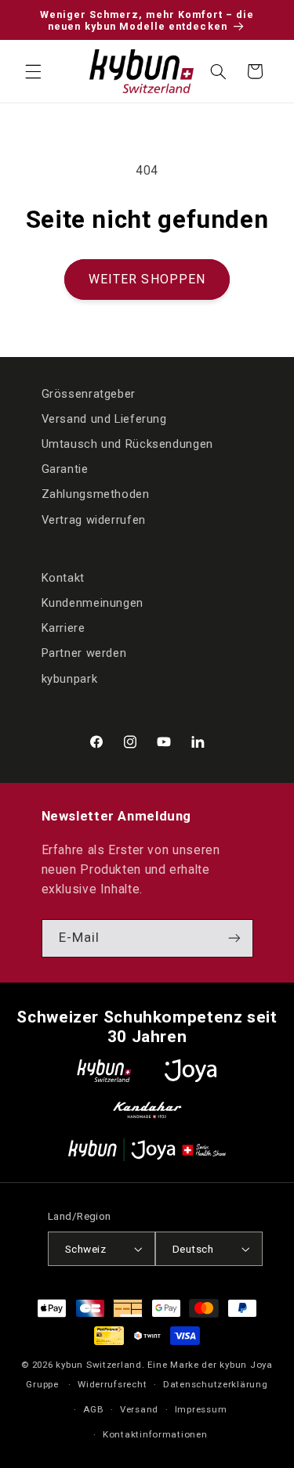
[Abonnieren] (234, 938)
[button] (33, 71)
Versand (139, 1409)
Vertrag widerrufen (94, 520)
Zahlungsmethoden (96, 494)
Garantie (65, 469)
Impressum (201, 1409)
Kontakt (63, 578)
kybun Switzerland (99, 1364)
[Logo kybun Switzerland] (104, 1070)
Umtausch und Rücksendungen (127, 444)
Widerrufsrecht (112, 1384)
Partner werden (84, 653)
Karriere (63, 628)
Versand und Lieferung (104, 419)
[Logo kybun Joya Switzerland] (147, 1149)
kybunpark (70, 679)
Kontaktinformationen (155, 1434)
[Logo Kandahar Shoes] (147, 1109)
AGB (93, 1409)
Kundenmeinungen (92, 603)
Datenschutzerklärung (215, 1384)
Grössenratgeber (89, 394)
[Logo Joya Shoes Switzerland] (190, 1070)
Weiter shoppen (147, 279)
